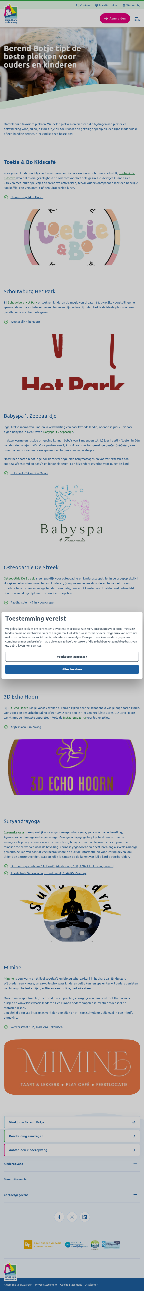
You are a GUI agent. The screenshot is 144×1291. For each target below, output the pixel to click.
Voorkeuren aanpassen (72, 656)
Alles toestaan (72, 669)
